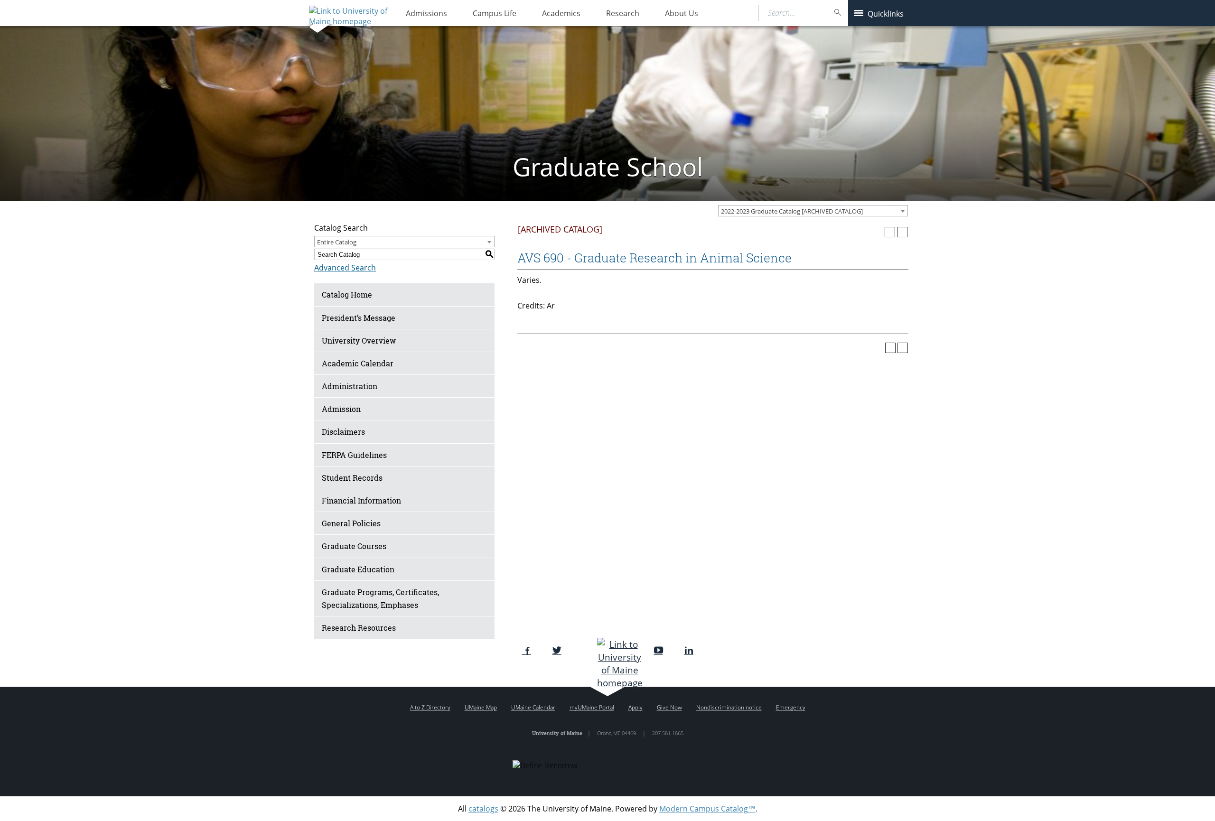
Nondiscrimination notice (729, 707)
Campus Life (494, 13)
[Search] (838, 13)
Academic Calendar (357, 363)
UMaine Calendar (533, 707)
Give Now (669, 707)
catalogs (483, 808)
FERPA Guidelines (354, 455)
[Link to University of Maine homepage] (347, 12)
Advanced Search (345, 267)
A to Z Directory (430, 707)
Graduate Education (358, 569)
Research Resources (359, 628)
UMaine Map (481, 707)
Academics (561, 13)
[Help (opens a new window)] (902, 232)
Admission (341, 409)
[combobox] (813, 210)
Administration (349, 386)
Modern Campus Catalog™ (707, 808)
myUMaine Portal (592, 707)
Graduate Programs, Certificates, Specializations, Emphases (380, 598)
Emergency (790, 707)
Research (622, 13)
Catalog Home (347, 294)
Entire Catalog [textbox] (336, 242)
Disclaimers (343, 432)
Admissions (426, 13)
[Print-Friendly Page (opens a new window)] (890, 232)
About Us (681, 13)
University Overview (359, 340)
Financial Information (361, 500)
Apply (635, 707)
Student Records (352, 478)
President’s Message (358, 318)
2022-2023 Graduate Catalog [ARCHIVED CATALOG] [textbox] (792, 211)
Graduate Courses (354, 546)
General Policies (351, 523)
